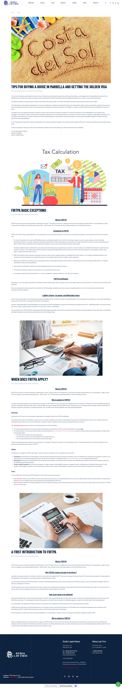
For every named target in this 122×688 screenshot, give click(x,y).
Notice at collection (51, 686)
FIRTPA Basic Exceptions (28, 210)
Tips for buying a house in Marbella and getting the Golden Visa (59, 86)
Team (52, 3)
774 (76, 651)
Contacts (95, 3)
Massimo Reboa (19, 214)
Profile (43, 3)
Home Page (31, 3)
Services (63, 3)
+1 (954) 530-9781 (97, 651)
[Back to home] (11, 3)
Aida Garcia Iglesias (20, 91)
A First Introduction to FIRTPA (33, 551)
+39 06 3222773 (69, 651)
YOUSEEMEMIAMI (13, 677)
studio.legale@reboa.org (69, 655)
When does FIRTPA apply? (29, 379)
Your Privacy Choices (66, 686)
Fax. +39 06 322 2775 (69, 653)
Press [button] (84, 3)
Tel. (64, 651)
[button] (106, 3)
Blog (41, 91)
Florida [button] (74, 3)
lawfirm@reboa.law (97, 653)
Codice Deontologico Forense (70, 668)
